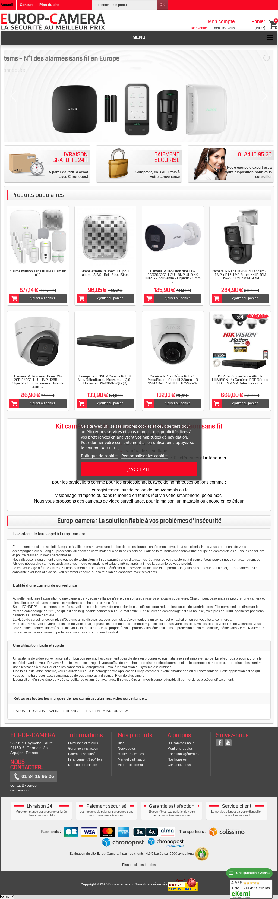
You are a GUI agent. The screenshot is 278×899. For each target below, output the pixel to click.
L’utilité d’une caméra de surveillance (45, 585)
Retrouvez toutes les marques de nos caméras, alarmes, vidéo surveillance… (80, 698)
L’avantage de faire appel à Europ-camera (48, 534)
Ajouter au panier (42, 298)
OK (162, 5)
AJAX (107, 711)
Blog (121, 743)
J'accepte (139, 469)
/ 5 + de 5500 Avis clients (250, 885)
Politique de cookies (99, 455)
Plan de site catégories (139, 865)
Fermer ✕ (7, 896)
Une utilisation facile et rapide (38, 645)
